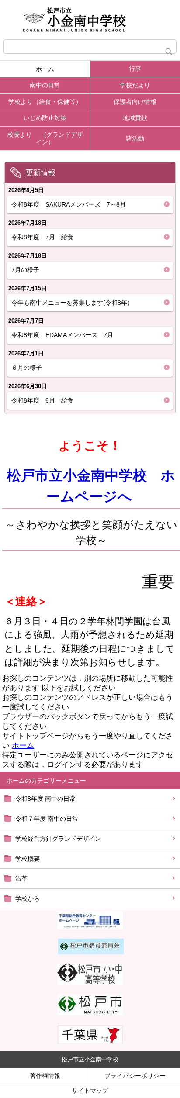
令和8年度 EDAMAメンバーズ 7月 (62, 334)
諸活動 (135, 138)
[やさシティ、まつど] (90, 1013)
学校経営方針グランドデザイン (58, 838)
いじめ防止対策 (45, 117)
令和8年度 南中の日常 (45, 798)
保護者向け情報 (135, 101)
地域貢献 (135, 117)
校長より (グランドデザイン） (45, 138)
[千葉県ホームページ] (90, 1042)
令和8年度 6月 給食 (45, 400)
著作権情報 (45, 1075)
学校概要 (27, 858)
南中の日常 (45, 85)
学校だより (135, 85)
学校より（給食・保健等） (45, 101)
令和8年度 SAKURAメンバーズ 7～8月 (68, 204)
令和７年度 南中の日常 (46, 818)
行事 (135, 68)
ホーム (45, 68)
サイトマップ (90, 1090)
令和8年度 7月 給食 (45, 237)
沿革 (21, 878)
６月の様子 (26, 367)
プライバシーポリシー (135, 1075)
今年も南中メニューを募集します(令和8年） (72, 302)
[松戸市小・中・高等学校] (90, 982)
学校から (27, 898)
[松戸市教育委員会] (91, 952)
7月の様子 (25, 269)
